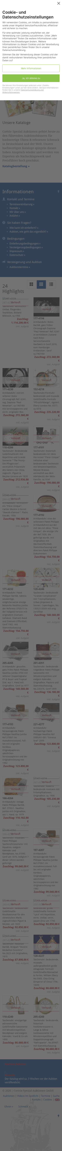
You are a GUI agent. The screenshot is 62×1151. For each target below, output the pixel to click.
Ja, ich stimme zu (31, 78)
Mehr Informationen (31, 68)
